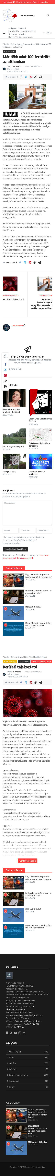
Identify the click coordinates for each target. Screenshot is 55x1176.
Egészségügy (16, 44)
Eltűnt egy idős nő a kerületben (37, 472)
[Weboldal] (24, 325)
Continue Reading (27, 861)
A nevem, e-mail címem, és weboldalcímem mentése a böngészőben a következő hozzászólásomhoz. (23, 540)
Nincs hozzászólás (33, 66)
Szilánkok (12, 34)
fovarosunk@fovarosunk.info (28, 1021)
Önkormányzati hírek (19, 657)
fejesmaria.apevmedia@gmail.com (27, 1015)
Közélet (22, 34)
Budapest (12, 28)
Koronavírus (29, 44)
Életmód (22, 28)
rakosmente (17, 66)
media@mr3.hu (18, 1009)
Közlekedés (13, 31)
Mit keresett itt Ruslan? (33, 607)
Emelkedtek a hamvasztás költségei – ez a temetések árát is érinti (37, 1130)
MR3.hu (20, 1027)
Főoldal (6, 44)
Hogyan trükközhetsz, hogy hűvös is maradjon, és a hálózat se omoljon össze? (37, 1113)
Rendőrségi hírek (28, 31)
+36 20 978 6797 (31, 1024)
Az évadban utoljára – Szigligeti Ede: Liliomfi (11, 410)
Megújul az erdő (9, 471)
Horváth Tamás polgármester (20, 37)
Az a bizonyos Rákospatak (13, 446)
